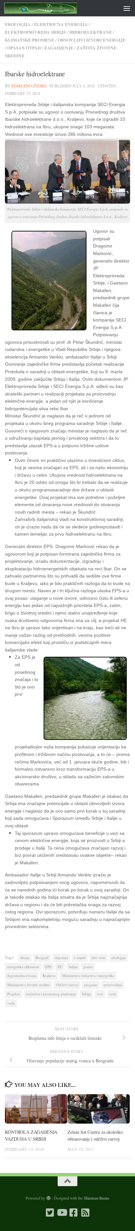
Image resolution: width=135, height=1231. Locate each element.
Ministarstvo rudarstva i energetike (88, 975)
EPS (48, 966)
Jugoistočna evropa (21, 975)
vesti (112, 993)
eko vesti (98, 957)
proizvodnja (113, 984)
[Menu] (127, 8)
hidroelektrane (90, 32)
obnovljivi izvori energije (91, 40)
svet (100, 993)
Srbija (86, 993)
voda (11, 1003)
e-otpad (80, 957)
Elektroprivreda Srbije (35, 32)
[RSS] (85, 1212)
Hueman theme (96, 1198)
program (90, 984)
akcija (24, 957)
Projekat (13, 993)
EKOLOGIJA (18, 24)
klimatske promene (29, 40)
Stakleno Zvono (29, 85)
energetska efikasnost (23, 966)
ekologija (118, 957)
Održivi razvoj (67, 984)
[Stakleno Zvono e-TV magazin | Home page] (53, 8)
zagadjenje (58, 48)
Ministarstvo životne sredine (28, 984)
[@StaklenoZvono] (49, 1212)
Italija (73, 966)
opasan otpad (24, 48)
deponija (61, 957)
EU (60, 966)
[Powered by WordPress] (48, 1198)
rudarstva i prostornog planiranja (51, 993)
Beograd (41, 957)
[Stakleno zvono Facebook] (73, 1212)
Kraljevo (49, 975)
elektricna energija (61, 24)
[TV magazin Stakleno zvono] (61, 1212)
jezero (88, 966)
